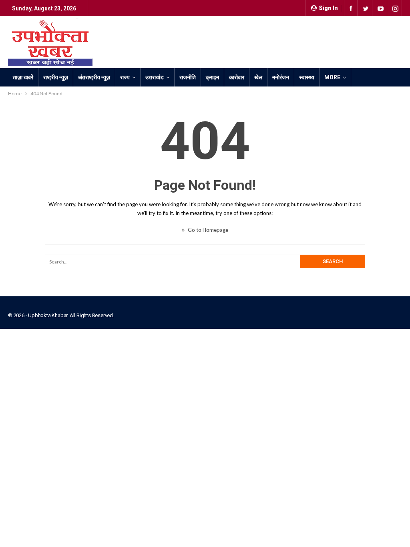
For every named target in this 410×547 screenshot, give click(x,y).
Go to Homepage (207, 230)
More (332, 77)
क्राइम (212, 77)
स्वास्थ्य (306, 77)
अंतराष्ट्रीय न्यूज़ (94, 77)
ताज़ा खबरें (23, 77)
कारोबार (236, 77)
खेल (258, 77)
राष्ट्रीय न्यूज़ (55, 77)
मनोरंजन (280, 77)
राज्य (125, 77)
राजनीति (187, 77)
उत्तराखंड (154, 77)
